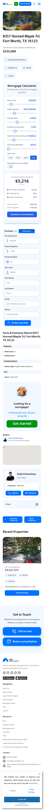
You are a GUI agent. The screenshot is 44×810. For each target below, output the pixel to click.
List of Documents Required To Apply (15, 747)
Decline (13, 791)
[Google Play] (9, 678)
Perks (4, 736)
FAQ (4, 707)
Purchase (11, 231)
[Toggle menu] (39, 4)
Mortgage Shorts (8, 728)
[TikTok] (19, 672)
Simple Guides (8, 700)
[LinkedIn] (8, 672)
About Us (6, 688)
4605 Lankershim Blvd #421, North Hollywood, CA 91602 (23, 766)
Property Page (22, 593)
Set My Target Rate (19, 323)
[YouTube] (15, 672)
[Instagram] (4, 672)
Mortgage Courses (9, 703)
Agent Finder (7, 692)
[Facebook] (11, 672)
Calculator (6, 732)
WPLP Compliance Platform (22, 805)
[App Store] (21, 678)
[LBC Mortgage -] (7, 4)
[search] (34, 4)
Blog (4, 721)
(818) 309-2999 (12, 757)
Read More (33, 783)
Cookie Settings (31, 791)
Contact (5, 711)
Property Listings (8, 725)
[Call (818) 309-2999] (16, 4)
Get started (25, 4)
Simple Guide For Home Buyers (13, 743)
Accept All (22, 799)
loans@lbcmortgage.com (15, 761)
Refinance (27, 231)
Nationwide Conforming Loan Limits (15, 740)
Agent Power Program (10, 696)
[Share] (36, 504)
